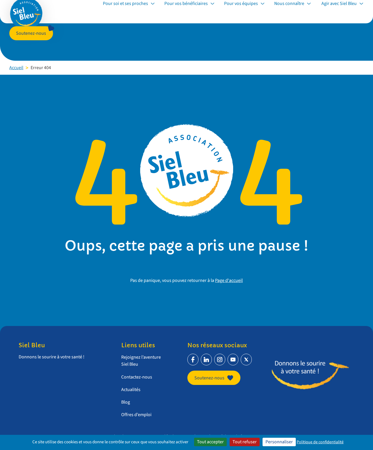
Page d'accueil (229, 280)
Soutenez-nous (31, 33)
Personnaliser (279, 442)
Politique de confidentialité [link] (320, 442)
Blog (125, 402)
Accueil (16, 67)
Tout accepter (210, 442)
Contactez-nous (136, 377)
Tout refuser (245, 442)
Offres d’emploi (136, 414)
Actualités (130, 389)
